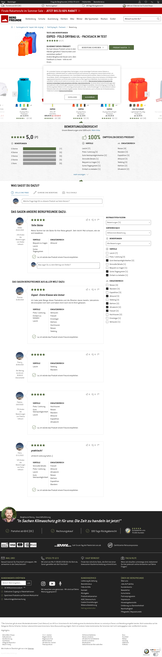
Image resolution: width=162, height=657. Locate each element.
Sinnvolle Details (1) (90, 159)
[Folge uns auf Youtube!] (54, 584)
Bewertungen (115, 238)
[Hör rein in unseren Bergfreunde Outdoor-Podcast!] (62, 584)
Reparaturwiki (136, 612)
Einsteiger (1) (115, 318)
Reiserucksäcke (87, 637)
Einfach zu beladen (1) (91, 169)
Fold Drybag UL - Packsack (56, 27)
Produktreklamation (89, 596)
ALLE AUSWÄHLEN (90, 97)
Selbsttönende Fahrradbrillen (92, 644)
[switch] (155, 654)
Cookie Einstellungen (89, 602)
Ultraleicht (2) (123, 169)
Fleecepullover (47, 644)
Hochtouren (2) (116, 314)
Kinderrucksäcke (88, 641)
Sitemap (31, 648)
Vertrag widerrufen (88, 608)
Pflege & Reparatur (9, 642)
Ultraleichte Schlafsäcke (90, 639)
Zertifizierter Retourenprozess (126, 545)
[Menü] (160, 649)
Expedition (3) (124, 155)
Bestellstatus (86, 584)
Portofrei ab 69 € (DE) (13, 6)
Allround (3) (122, 159)
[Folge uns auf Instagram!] (45, 584)
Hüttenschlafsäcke (89, 635)
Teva (123, 635)
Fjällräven (125, 642)
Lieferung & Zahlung (89, 581)
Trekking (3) (122, 162)
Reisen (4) (122, 148)
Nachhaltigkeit (127, 609)
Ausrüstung (53, 18)
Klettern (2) (122, 166)
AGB (82, 599)
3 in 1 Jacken (47, 635)
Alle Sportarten (91, 18)
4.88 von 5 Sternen (139, 6)
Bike (72, 18)
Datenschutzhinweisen (66, 91)
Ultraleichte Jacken (49, 642)
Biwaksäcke (86, 642)
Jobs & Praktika (127, 584)
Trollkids (125, 644)
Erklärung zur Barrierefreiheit (132, 605)
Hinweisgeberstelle (128, 602)
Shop (3, 2)
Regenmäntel (47, 637)
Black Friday (6, 644)
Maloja (124, 639)
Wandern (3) (123, 152)
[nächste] (147, 94)
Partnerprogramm (128, 596)
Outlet (113, 18)
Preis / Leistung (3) (90, 152)
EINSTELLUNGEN (72, 97)
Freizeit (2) (114, 311)
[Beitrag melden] (98, 220)
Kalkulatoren (6, 637)
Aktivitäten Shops (8, 635)
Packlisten (6, 641)
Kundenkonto (126, 587)
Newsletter (125, 590)
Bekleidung (30, 18)
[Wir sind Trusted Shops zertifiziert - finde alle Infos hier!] (128, 531)
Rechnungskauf (51, 6)
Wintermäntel (47, 641)
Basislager (12, 2)
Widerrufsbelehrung (89, 605)
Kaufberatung (7, 639)
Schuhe (41, 18)
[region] (81, 85)
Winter (79, 18)
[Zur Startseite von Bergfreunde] (12, 19)
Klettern (64, 18)
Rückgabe (85, 593)
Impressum (125, 599)
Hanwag (125, 641)
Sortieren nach (113, 228)
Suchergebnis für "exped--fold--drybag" (30, 27)
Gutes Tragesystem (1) (91, 166)
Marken (104, 18)
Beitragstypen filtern (115, 217)
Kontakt (84, 590)
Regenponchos (47, 639)
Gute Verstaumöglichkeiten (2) (94, 155)
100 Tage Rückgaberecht (94, 6)
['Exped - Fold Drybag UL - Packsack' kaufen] (27, 44)
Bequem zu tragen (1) (91, 162)
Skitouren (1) (115, 322)
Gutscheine (125, 593)
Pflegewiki (125, 612)
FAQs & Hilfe (86, 587)
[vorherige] (14, 94)
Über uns (124, 581)
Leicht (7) (86, 148)
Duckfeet (125, 637)
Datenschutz (90, 599)
